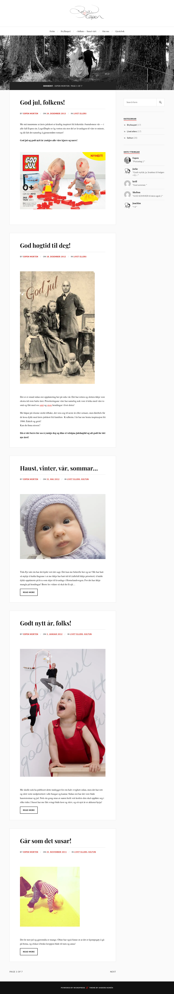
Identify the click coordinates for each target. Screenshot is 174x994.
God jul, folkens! (42, 102)
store (49, 405)
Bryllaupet (66, 31)
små (42, 405)
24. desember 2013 (56, 113)
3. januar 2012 (55, 634)
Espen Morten (30, 113)
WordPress (79, 988)
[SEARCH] (160, 102)
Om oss (105, 31)
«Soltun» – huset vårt (86, 31)
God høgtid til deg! (45, 245)
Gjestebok (119, 31)
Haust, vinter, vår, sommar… (59, 468)
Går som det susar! (45, 841)
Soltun (85, 479)
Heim (52, 31)
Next (113, 971)
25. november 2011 (57, 852)
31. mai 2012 (53, 479)
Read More (29, 592)
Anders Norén (106, 988)
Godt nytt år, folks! (45, 623)
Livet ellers (80, 113)
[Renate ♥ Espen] (87, 18)
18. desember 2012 (56, 256)
